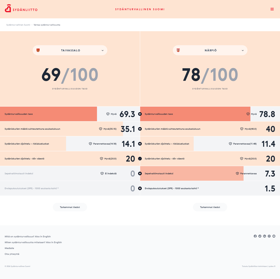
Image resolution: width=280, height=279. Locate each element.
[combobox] (70, 50)
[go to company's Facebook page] (255, 236)
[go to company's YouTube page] (273, 236)
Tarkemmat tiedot (70, 207)
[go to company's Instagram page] (269, 236)
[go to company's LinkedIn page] (264, 236)
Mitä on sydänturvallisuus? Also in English (28, 236)
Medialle (9, 248)
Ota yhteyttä (12, 254)
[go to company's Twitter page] (259, 236)
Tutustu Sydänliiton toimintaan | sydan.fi (258, 266)
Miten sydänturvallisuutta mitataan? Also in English (33, 242)
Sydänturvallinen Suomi (140, 9)
